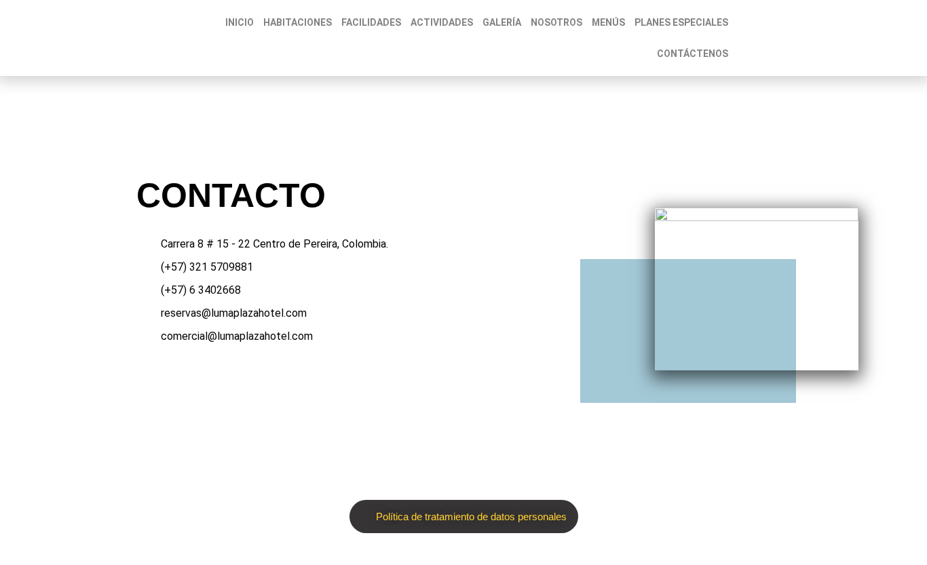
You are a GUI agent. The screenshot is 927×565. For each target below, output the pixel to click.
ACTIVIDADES (442, 22)
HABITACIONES (297, 22)
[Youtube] (436, 383)
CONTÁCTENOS (692, 53)
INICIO (239, 22)
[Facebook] (356, 383)
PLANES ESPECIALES (681, 22)
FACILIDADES (371, 22)
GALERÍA (502, 22)
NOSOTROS (556, 22)
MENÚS (608, 22)
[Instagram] (396, 383)
